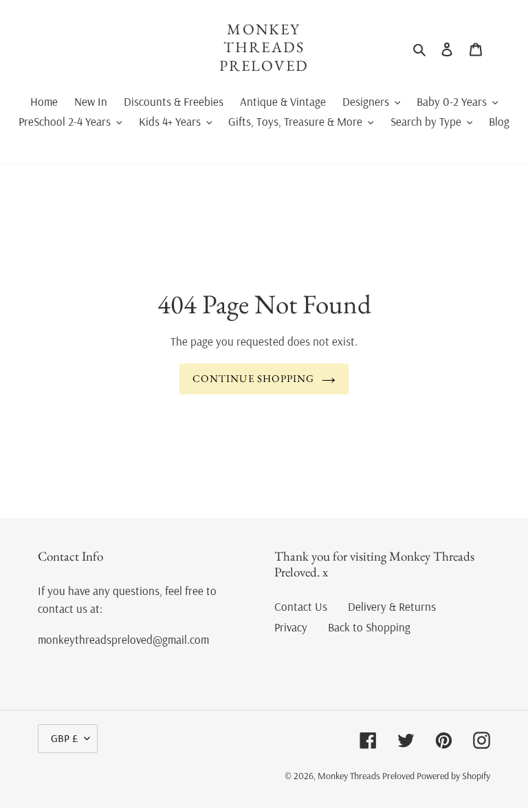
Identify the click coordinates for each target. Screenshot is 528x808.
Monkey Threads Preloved (264, 48)
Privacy (290, 627)
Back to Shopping (369, 627)
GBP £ (64, 738)
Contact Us (300, 606)
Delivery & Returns (392, 606)
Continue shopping (253, 378)
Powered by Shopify (453, 776)
